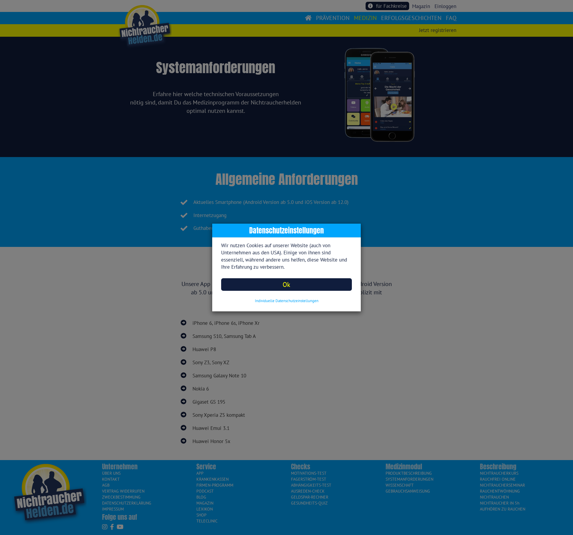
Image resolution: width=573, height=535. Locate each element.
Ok (286, 284)
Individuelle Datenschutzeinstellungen (286, 300)
